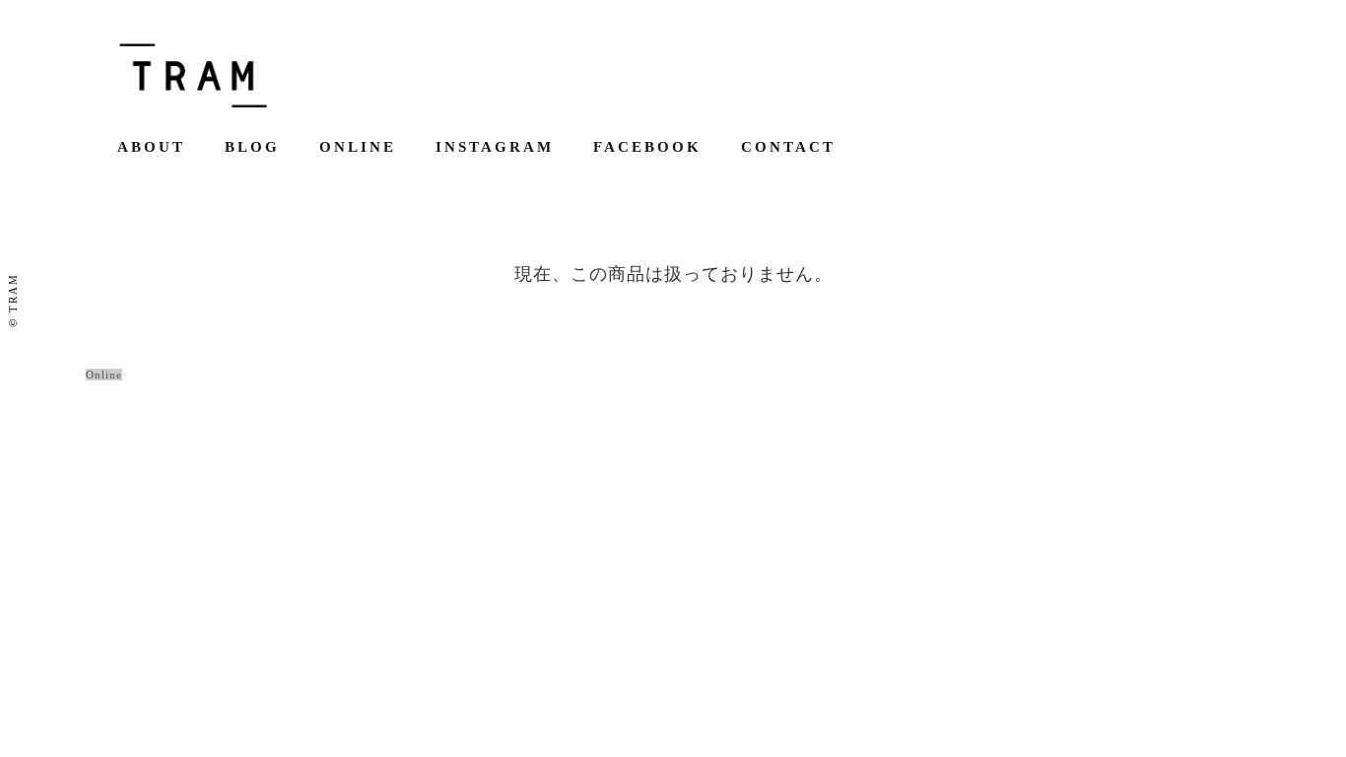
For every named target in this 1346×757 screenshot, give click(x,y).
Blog (252, 147)
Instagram (495, 147)
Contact (788, 147)
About (151, 147)
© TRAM (13, 300)
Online (357, 147)
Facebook (647, 147)
